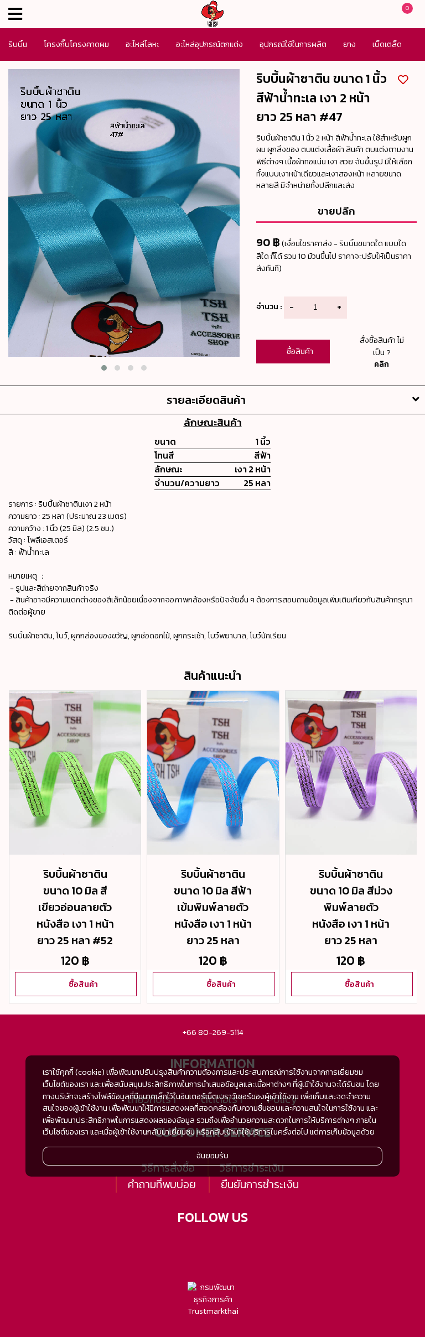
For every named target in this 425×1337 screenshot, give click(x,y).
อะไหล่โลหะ (142, 44)
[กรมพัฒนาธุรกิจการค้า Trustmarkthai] (213, 1300)
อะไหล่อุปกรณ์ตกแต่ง (209, 44)
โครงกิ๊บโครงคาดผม (76, 44)
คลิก (381, 364)
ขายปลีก (336, 211)
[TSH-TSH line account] (226, 1246)
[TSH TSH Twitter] (172, 1246)
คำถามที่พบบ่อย (162, 1184)
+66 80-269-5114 (213, 1032)
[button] (104, 367)
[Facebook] (199, 1246)
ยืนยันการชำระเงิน (260, 1184)
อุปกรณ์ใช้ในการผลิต (293, 44)
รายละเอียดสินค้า (206, 400)
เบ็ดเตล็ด (387, 44)
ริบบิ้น (17, 44)
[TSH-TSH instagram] (253, 1246)
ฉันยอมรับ (212, 1155)
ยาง (349, 44)
